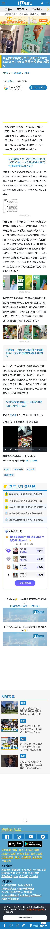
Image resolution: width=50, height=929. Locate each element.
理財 (23, 738)
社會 (27, 73)
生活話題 (16, 73)
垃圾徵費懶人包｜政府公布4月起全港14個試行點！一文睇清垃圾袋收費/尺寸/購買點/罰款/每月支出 (26, 162)
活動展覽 (6, 850)
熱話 (23, 703)
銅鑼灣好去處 (8, 853)
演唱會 (8, 9)
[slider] (24, 449)
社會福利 (6, 860)
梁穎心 (11, 81)
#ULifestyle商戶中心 (30, 895)
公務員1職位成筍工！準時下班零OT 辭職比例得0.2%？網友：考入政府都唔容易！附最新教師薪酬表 (31, 714)
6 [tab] (32, 17)
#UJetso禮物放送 (10, 895)
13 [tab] (23, 23)
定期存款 (45, 14)
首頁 (5, 73)
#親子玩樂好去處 (25, 888)
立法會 (13, 415)
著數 (7, 469)
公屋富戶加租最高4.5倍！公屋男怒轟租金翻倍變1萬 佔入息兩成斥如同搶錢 (31, 766)
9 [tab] (24, 20)
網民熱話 (5, 869)
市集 (14, 850)
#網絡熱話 (13, 898)
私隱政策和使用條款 (35, 909)
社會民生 (19, 469)
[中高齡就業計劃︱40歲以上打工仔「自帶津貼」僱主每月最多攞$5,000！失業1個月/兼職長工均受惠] (10, 731)
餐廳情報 (26, 857)
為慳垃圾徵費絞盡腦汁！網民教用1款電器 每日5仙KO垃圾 (24, 403)
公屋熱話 (23, 14)
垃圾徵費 (9, 474)
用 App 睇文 (39, 87)
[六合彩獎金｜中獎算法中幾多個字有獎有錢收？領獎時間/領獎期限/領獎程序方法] (10, 748)
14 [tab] (25, 23)
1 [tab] (18, 17)
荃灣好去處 (36, 853)
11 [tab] (29, 20)
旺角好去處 (7, 857)
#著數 (4, 898)
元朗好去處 (23, 853)
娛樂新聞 (34, 14)
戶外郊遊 (37, 857)
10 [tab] (27, 20)
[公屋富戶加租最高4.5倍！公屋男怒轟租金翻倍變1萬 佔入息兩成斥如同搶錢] (10, 766)
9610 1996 (31, 460)
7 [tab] (18, 20)
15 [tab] (28, 23)
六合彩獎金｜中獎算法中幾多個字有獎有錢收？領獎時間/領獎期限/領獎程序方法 (31, 748)
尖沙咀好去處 (32, 850)
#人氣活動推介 (25, 885)
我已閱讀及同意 (25, 917)
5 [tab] (29, 17)
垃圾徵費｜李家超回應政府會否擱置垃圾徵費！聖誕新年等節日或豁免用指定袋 (24, 353)
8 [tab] (21, 20)
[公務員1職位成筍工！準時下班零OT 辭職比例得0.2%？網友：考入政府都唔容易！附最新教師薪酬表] (10, 713)
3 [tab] (24, 17)
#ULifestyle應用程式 (12, 891)
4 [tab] (27, 17)
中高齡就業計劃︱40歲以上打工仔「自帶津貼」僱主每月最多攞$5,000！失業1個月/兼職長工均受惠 (31, 731)
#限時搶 (28, 891)
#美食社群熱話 (8, 888)
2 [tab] (21, 17)
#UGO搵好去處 (8, 885)
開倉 (21, 850)
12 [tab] (32, 20)
